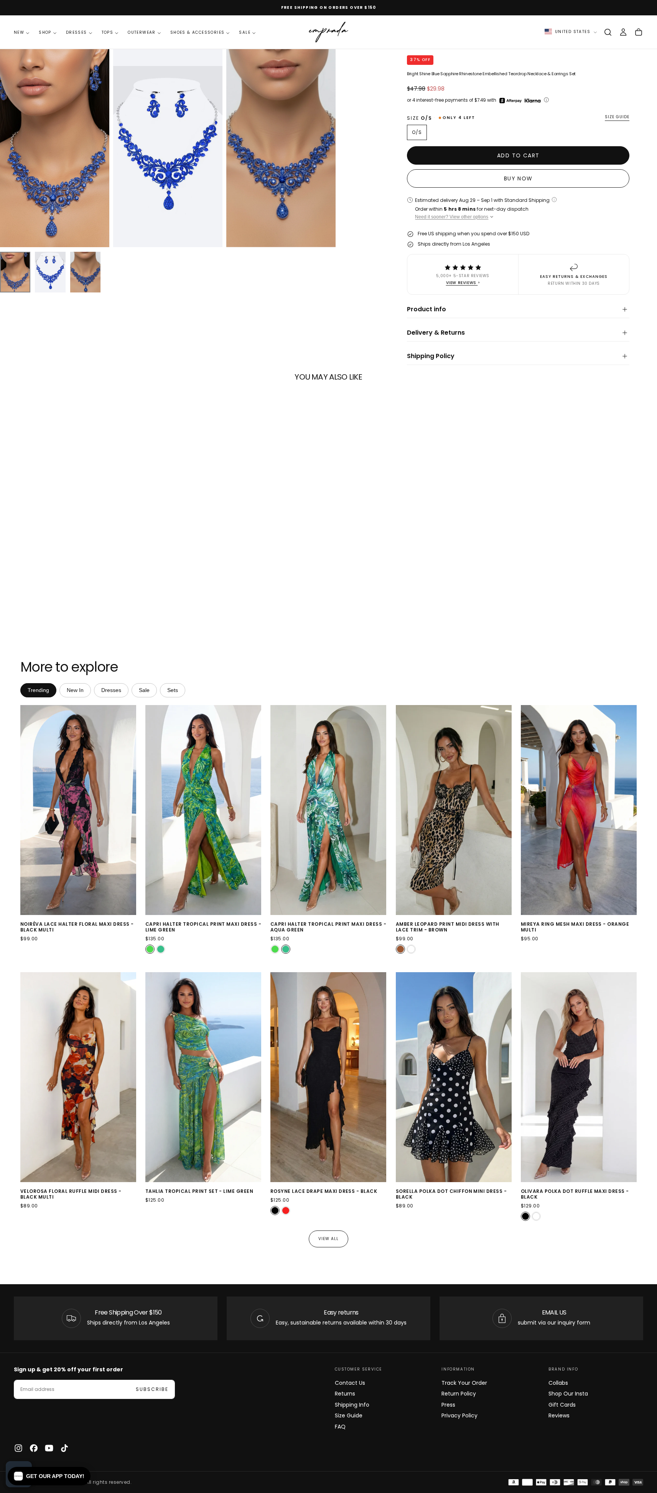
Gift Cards (562, 1405)
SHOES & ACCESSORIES (197, 32)
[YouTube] (49, 1448)
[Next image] (129, 810)
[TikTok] (64, 1448)
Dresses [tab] (111, 690)
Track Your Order (464, 1383)
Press (448, 1405)
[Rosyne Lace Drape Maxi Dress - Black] (275, 1211)
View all (328, 1239)
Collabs (558, 1383)
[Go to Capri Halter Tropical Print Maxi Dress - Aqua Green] (328, 810)
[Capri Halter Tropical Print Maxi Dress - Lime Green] (150, 949)
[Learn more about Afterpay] (510, 100)
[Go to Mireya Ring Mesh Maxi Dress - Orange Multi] (579, 810)
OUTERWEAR (142, 32)
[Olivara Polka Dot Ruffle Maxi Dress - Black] (525, 1216)
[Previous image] (27, 810)
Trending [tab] (38, 690)
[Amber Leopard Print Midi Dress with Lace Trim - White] (411, 949)
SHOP (45, 32)
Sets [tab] (172, 690)
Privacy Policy (459, 1415)
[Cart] (638, 32)
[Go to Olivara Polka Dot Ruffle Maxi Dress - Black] (579, 1077)
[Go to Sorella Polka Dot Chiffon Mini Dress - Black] (454, 1077)
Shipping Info (352, 1405)
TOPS (108, 32)
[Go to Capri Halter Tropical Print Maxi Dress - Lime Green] (203, 810)
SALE (244, 32)
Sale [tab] (144, 690)
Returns (345, 1393)
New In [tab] (75, 690)
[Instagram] (18, 1448)
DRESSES (76, 32)
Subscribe (152, 1389)
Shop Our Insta (568, 1393)
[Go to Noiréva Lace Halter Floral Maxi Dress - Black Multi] (78, 810)
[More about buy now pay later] (546, 99)
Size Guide (348, 1415)
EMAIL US (554, 1312)
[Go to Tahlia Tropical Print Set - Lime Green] (203, 1077)
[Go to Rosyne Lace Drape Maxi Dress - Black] (328, 1077)
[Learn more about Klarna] (533, 100)
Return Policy (458, 1393)
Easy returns (341, 1312)
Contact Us (350, 1383)
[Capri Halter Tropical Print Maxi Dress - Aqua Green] (161, 949)
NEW (19, 32)
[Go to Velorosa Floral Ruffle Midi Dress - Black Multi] (78, 1077)
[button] (608, 32)
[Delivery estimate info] (554, 199)
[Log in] (623, 32)
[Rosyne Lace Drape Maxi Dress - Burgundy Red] (286, 1211)
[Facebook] (33, 1448)
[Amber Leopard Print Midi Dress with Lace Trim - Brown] (400, 949)
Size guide (617, 117)
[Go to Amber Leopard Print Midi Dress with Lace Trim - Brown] (454, 810)
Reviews (559, 1415)
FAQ (340, 1426)
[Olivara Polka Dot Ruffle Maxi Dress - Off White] (536, 1216)
